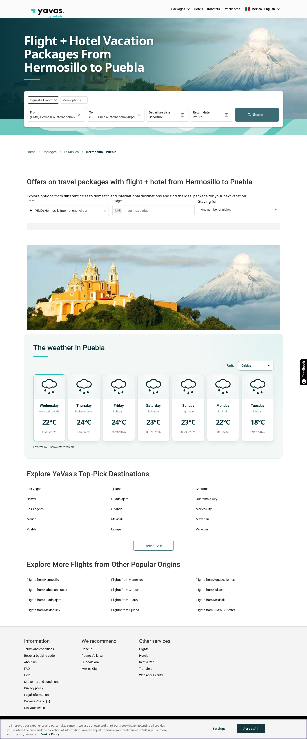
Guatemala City (206, 499)
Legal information (36, 695)
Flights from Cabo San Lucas (47, 590)
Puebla (31, 529)
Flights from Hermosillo (43, 579)
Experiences (231, 9)
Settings (219, 728)
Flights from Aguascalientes (215, 579)
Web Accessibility (151, 675)
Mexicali (116, 519)
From (33, 112)
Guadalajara (120, 499)
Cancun (87, 649)
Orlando (116, 509)
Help (27, 675)
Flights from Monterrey (127, 579)
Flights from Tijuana (125, 610)
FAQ (27, 668)
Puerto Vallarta (92, 655)
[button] (164, 117)
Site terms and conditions (41, 681)
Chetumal (202, 489)
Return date (201, 112)
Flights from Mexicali (210, 600)
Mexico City (204, 509)
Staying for (207, 201)
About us (30, 662)
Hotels (198, 9)
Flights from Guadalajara (44, 600)
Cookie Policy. (50, 734)
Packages (181, 9)
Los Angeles (35, 509)
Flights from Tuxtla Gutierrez (215, 610)
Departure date (159, 112)
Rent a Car (146, 662)
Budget (117, 201)
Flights (144, 649)
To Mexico (71, 152)
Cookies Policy (37, 701)
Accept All (250, 728)
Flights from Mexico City (43, 610)
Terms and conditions (39, 649)
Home (31, 152)
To (91, 112)
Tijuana (116, 489)
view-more (153, 545)
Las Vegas (34, 489)
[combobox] (68, 210)
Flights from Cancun (125, 590)
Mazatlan (202, 519)
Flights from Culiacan (210, 590)
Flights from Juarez (124, 600)
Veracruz (202, 529)
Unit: (230, 365)
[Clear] (79, 114)
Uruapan (117, 529)
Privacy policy (33, 688)
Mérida (31, 519)
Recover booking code (39, 655)
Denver (31, 499)
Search (259, 115)
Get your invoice (35, 708)
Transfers (213, 9)
